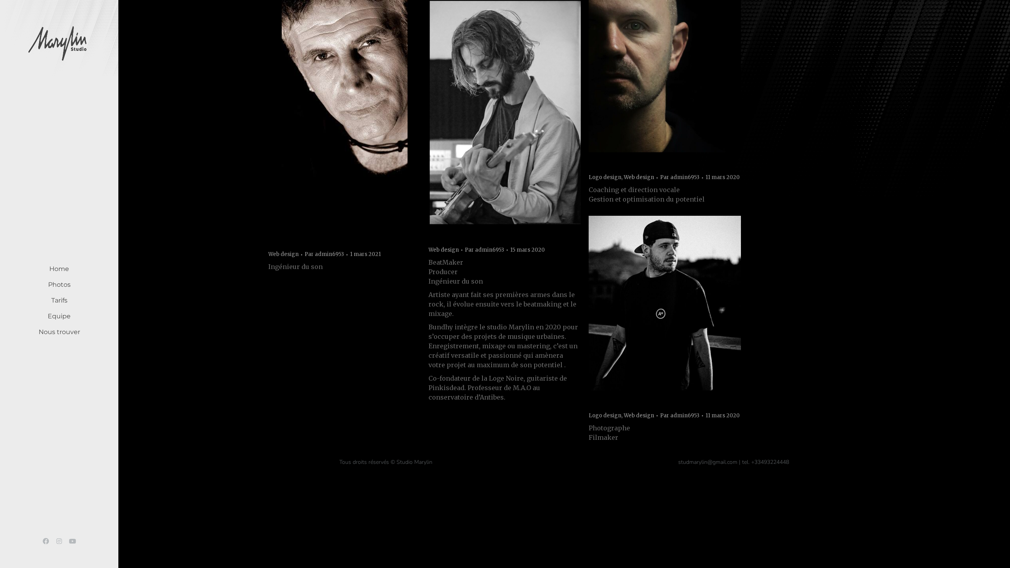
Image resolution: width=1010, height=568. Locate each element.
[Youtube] (72, 541)
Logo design (605, 177)
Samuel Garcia (620, 165)
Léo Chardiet (616, 403)
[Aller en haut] (998, 556)
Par (324, 254)
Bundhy (445, 237)
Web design (283, 254)
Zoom (333, 114)
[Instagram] (59, 541)
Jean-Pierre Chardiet (312, 242)
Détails (355, 114)
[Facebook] (46, 541)
